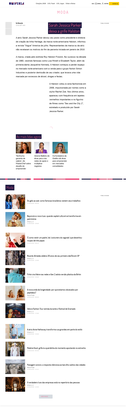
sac (93, 3)
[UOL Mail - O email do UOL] (98, 3)
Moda (63, 12)
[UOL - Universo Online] (25, 3)
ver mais (44, 396)
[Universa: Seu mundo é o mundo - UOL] (16, 3)
